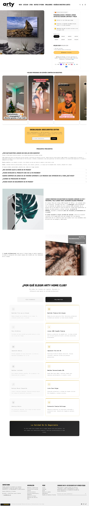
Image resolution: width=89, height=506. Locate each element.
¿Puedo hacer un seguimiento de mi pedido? (17, 182)
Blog (28, 498)
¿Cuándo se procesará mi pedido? (14, 179)
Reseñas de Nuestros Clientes (49, 494)
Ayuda (43, 490)
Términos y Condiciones (32, 487)
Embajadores (45, 493)
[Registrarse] (85, 494)
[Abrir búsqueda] (80, 4)
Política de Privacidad (32, 489)
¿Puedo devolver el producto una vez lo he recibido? (21, 173)
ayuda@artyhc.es (7, 494)
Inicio (43, 487)
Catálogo (44, 489)
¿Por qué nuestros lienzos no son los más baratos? (21, 153)
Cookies (29, 490)
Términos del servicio (32, 497)
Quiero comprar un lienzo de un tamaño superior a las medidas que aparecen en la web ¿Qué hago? (38, 176)
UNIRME (54, 138)
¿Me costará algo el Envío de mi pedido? (16, 170)
